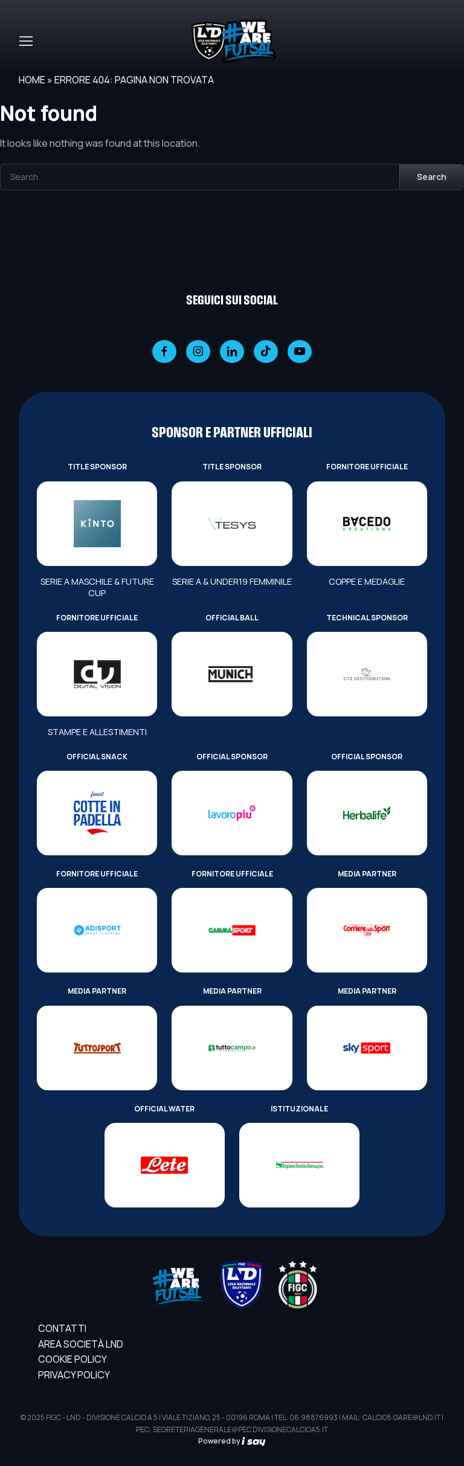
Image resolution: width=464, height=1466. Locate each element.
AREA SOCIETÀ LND (80, 1344)
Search (431, 176)
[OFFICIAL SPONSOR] (232, 813)
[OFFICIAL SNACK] (97, 813)
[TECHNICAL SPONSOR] (367, 674)
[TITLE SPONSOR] (97, 523)
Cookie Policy (72, 1359)
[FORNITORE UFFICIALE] (367, 523)
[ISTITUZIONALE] (299, 1165)
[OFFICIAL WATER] (165, 1165)
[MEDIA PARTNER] (367, 930)
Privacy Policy (74, 1374)
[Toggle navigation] (25, 41)
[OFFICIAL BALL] (232, 674)
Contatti (62, 1328)
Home (32, 79)
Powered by (220, 1441)
